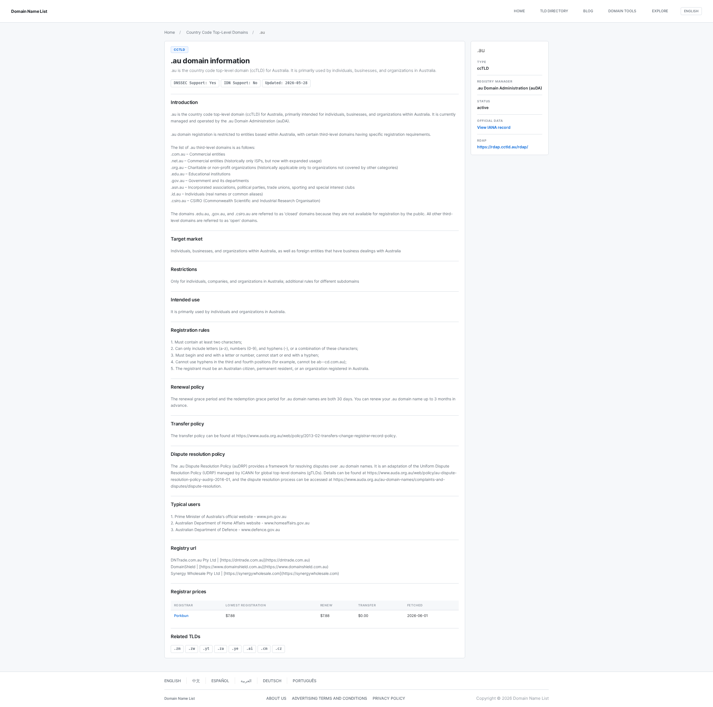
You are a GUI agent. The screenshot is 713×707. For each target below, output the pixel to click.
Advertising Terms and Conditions (329, 698)
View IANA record (494, 127)
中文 (196, 680)
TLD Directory (554, 11)
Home (519, 11)
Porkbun (181, 615)
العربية (246, 680)
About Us (276, 698)
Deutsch (272, 680)
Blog (588, 11)
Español (220, 680)
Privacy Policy (389, 698)
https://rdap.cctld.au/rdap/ (502, 146)
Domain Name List (179, 698)
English (172, 680)
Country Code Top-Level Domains (217, 32)
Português (304, 680)
